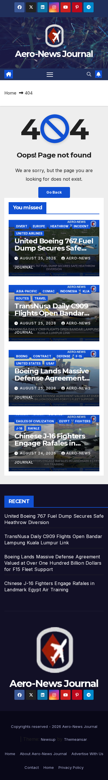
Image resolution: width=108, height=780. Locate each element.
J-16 (19, 428)
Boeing (22, 356)
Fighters (82, 421)
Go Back (54, 192)
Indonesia (68, 291)
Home (10, 93)
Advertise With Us (87, 753)
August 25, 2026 (38, 258)
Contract (42, 356)
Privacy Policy (71, 767)
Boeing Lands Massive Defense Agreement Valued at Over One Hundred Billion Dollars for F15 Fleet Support (52, 563)
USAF (50, 363)
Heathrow (59, 226)
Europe (39, 226)
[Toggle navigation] (49, 74)
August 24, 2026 (38, 453)
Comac (49, 291)
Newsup (48, 739)
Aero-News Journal (54, 54)
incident (81, 226)
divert (21, 226)
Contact (31, 767)
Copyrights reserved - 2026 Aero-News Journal (54, 726)
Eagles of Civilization (35, 421)
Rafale (33, 428)
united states (28, 363)
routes (22, 298)
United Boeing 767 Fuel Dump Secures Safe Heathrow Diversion (53, 248)
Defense (63, 356)
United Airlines (29, 233)
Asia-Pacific (26, 291)
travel (40, 298)
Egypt (64, 421)
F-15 (79, 356)
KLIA (86, 291)
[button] (89, 74)
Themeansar (75, 739)
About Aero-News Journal (43, 753)
